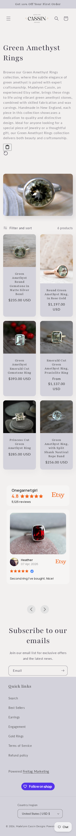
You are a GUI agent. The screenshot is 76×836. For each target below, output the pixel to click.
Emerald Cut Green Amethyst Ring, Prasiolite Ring (57, 366)
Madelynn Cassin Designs (31, 826)
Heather (27, 560)
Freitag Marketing (36, 771)
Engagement (17, 726)
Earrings (14, 717)
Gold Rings (16, 736)
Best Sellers (16, 707)
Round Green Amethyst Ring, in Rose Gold (57, 294)
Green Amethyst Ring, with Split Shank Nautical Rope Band (56, 448)
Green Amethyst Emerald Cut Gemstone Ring (19, 367)
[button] (8, 18)
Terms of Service (20, 745)
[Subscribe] (62, 671)
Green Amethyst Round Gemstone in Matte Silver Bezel (19, 284)
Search (13, 698)
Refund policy (18, 755)
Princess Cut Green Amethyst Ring (19, 444)
